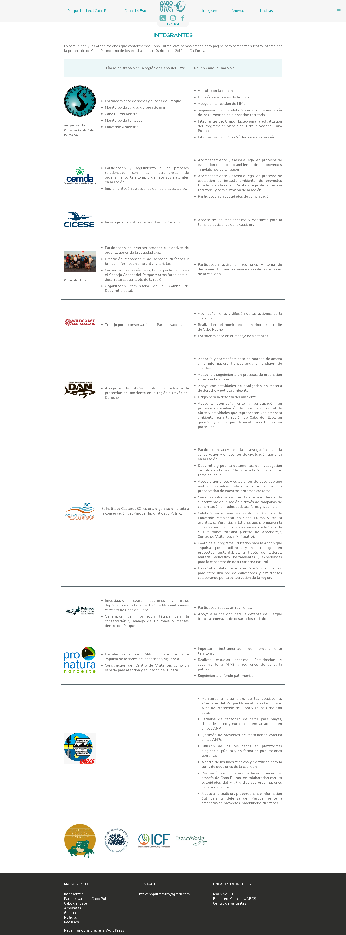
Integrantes (211, 10)
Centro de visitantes (229, 903)
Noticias (266, 10)
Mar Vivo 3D (223, 894)
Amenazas (239, 10)
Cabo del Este (136, 10)
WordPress (114, 930)
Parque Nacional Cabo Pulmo (91, 10)
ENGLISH (173, 24)
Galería (70, 912)
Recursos (71, 922)
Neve (68, 930)
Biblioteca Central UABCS (234, 898)
